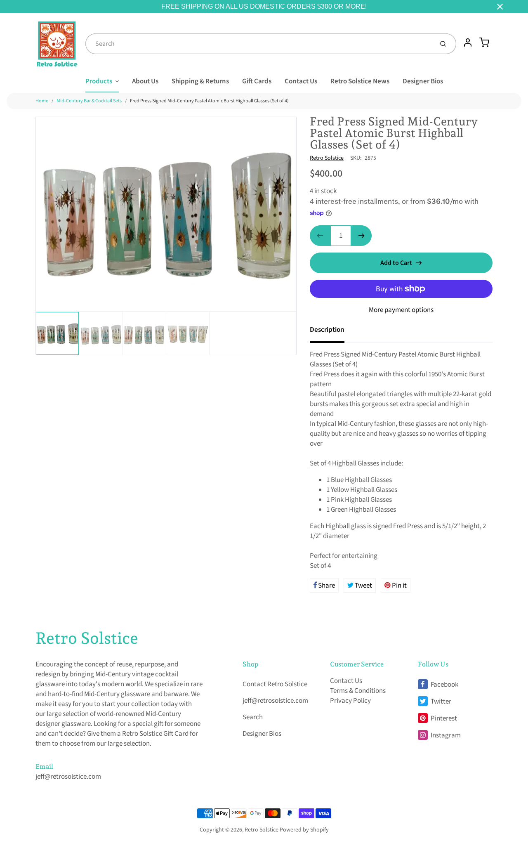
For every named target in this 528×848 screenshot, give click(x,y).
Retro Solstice (327, 158)
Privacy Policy (350, 701)
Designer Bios (423, 81)
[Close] (500, 6)
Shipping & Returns (200, 81)
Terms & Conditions (358, 691)
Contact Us (301, 81)
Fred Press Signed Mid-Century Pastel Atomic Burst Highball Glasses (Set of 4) (209, 100)
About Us (145, 81)
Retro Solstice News (359, 81)
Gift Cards (256, 81)
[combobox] (258, 43)
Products (98, 81)
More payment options (401, 310)
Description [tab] (327, 330)
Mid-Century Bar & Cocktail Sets (89, 100)
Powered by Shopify (304, 830)
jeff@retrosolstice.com (68, 777)
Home (41, 100)
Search (253, 717)
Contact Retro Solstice (275, 684)
